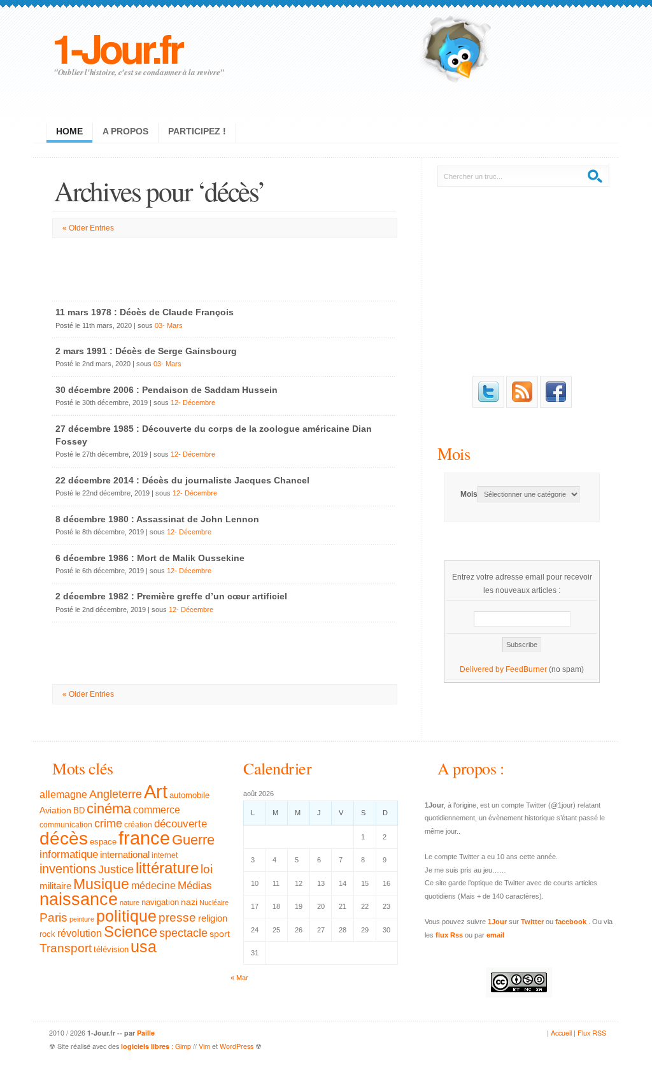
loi (207, 869)
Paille (146, 1033)
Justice (116, 869)
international (125, 854)
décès (63, 838)
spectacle (183, 933)
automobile (189, 795)
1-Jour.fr (116, 47)
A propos (125, 131)
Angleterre (115, 794)
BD (79, 810)
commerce (156, 809)
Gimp (183, 1046)
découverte (180, 824)
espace (103, 842)
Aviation (55, 810)
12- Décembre (193, 402)
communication (65, 825)
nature (129, 902)
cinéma (109, 808)
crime (108, 823)
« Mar (239, 977)
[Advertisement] (224, 267)
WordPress (236, 1046)
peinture (81, 919)
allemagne (63, 794)
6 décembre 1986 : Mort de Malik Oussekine (149, 558)
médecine (153, 885)
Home (69, 131)
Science (130, 931)
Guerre (193, 840)
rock (47, 934)
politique (126, 916)
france (144, 838)
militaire (55, 885)
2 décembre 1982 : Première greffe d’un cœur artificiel (171, 596)
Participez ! (197, 131)
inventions (67, 869)
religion (212, 918)
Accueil (561, 1033)
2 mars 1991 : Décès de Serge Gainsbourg (146, 351)
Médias (195, 885)
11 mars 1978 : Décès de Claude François (144, 312)
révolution (79, 933)
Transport (65, 948)
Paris (53, 917)
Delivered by (483, 669)
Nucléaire (214, 902)
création (138, 824)
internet (165, 855)
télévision (111, 949)
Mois (453, 453)
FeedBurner (526, 669)
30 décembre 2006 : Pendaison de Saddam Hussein (166, 390)
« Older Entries (88, 228)
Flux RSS (592, 1033)
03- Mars (169, 325)
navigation (160, 902)
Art (155, 791)
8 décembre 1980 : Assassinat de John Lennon (157, 519)
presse (177, 917)
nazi (189, 902)
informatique (68, 854)
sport (219, 934)
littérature (167, 867)
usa (144, 946)
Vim (204, 1046)
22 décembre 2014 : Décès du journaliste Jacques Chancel (182, 480)
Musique (101, 884)
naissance (78, 899)
